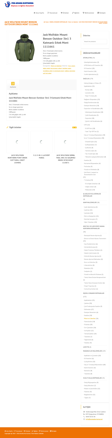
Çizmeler (88, 93)
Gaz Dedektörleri (89, 244)
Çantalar (87, 213)
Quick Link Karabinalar (92, 121)
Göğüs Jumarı (89, 187)
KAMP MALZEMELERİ (90, 202)
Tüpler (86, 398)
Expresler (88, 118)
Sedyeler (87, 271)
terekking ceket (48, 71)
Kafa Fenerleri (88, 71)
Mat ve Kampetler (90, 216)
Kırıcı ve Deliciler (89, 262)
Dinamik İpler (89, 142)
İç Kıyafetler (88, 362)
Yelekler (86, 343)
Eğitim (76, 13)
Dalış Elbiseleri (89, 385)
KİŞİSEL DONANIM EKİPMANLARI (58, 22)
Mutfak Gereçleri (89, 219)
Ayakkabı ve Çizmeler (91, 356)
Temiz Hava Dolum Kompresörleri (95, 277)
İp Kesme (88, 148)
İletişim (103, 13)
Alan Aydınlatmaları (90, 62)
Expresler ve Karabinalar (92, 108)
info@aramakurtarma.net (94, 419)
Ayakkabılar (88, 86)
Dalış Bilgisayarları (90, 382)
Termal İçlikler (89, 334)
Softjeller (87, 331)
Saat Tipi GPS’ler (90, 131)
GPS (85, 125)
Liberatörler (88, 265)
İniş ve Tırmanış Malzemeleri (93, 365)
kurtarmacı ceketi (56, 68)
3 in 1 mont (71, 66)
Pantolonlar (88, 322)
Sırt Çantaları (88, 328)
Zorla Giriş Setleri (90, 289)
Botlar (87, 90)
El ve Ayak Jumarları (91, 184)
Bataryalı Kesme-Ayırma (92, 235)
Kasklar (86, 160)
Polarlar (86, 324)
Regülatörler (88, 395)
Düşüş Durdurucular (90, 102)
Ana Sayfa (40, 13)
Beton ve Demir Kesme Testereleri (95, 239)
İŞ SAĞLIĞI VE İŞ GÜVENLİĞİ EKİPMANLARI (92, 195)
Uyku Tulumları (89, 222)
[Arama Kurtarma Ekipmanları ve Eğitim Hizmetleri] (19, 4)
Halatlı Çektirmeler (90, 253)
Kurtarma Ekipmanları (91, 163)
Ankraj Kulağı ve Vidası (91, 83)
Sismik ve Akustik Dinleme (92, 274)
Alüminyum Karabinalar (92, 112)
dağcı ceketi (46, 68)
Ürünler (66, 13)
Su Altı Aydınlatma (90, 74)
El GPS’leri (88, 128)
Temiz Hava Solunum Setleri (93, 283)
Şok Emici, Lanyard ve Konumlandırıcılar (91, 173)
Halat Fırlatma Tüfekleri (92, 250)
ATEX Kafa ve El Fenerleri (92, 65)
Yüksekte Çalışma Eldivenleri (94, 157)
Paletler (86, 392)
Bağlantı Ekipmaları (90, 99)
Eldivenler (87, 309)
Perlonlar (87, 166)
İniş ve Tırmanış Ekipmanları (93, 135)
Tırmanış (87, 180)
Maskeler (87, 268)
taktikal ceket (66, 68)
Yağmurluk (87, 340)
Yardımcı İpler (89, 151)
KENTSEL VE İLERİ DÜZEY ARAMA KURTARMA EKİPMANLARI (93, 227)
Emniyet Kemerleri (90, 106)
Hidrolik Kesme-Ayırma (91, 256)
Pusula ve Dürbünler (90, 169)
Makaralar (88, 190)
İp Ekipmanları (89, 145)
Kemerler (87, 371)
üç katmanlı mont (58, 71)
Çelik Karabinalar (90, 115)
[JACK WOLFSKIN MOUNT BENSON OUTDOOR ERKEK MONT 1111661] (24, 47)
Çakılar (86, 303)
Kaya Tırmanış (89, 96)
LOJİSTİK (86, 347)
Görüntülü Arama (89, 247)
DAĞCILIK (86, 79)
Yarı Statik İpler (90, 154)
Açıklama (13, 87)
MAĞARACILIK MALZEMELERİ (92, 351)
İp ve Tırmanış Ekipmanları (92, 138)
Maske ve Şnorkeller (90, 389)
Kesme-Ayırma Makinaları (92, 259)
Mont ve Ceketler (73, 22)
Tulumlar (87, 337)
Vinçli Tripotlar (89, 286)
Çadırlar (86, 210)
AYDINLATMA (87, 58)
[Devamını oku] (17, 132)
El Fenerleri (88, 68)
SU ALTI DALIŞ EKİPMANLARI (92, 378)
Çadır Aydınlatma (89, 207)
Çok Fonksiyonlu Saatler (92, 306)
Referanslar (89, 13)
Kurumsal (53, 13)
